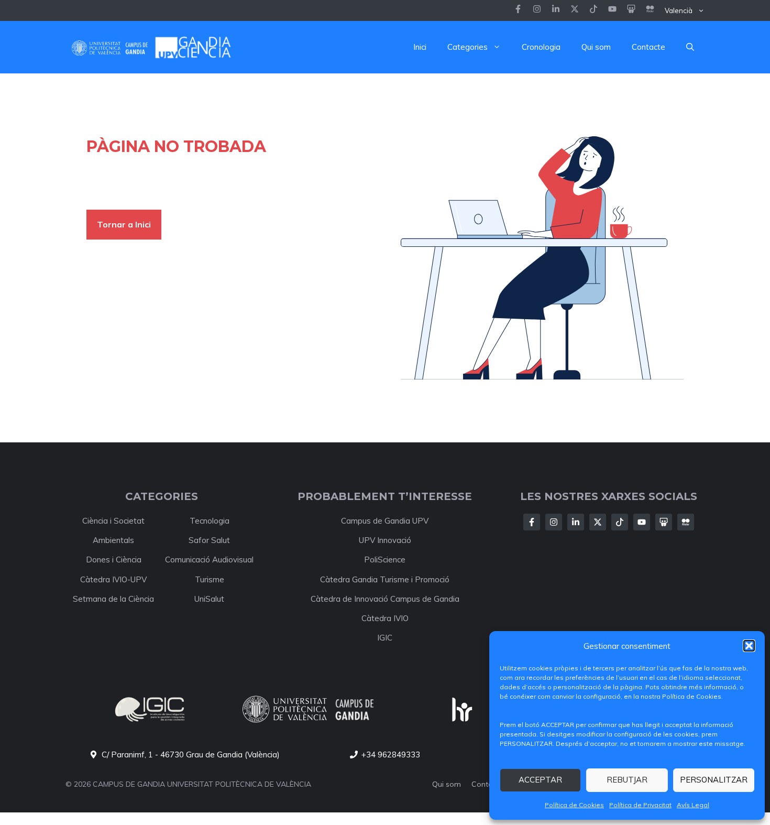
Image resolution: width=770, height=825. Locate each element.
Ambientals (113, 540)
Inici (419, 47)
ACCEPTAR (540, 780)
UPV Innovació (385, 540)
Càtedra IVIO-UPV (113, 579)
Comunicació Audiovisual (209, 560)
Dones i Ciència (113, 560)
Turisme (209, 579)
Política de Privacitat (640, 805)
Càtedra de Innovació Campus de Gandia (385, 599)
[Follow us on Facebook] (518, 10)
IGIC (384, 638)
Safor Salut (209, 540)
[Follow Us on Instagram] (553, 522)
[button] (749, 646)
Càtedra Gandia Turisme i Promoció (384, 579)
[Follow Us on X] (597, 522)
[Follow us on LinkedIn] (593, 10)
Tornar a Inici (124, 224)
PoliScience (384, 560)
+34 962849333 (390, 754)
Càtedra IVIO (385, 618)
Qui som (596, 47)
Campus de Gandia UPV (384, 521)
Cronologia (541, 47)
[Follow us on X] (574, 10)
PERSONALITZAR (713, 780)
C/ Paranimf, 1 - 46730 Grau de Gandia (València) (191, 754)
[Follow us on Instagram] (537, 10)
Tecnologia (209, 521)
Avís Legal (693, 805)
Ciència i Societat (113, 521)
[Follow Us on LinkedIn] (575, 522)
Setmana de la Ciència (113, 599)
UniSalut (209, 599)
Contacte (648, 47)
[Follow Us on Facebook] (531, 522)
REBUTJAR (627, 780)
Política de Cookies (574, 805)
